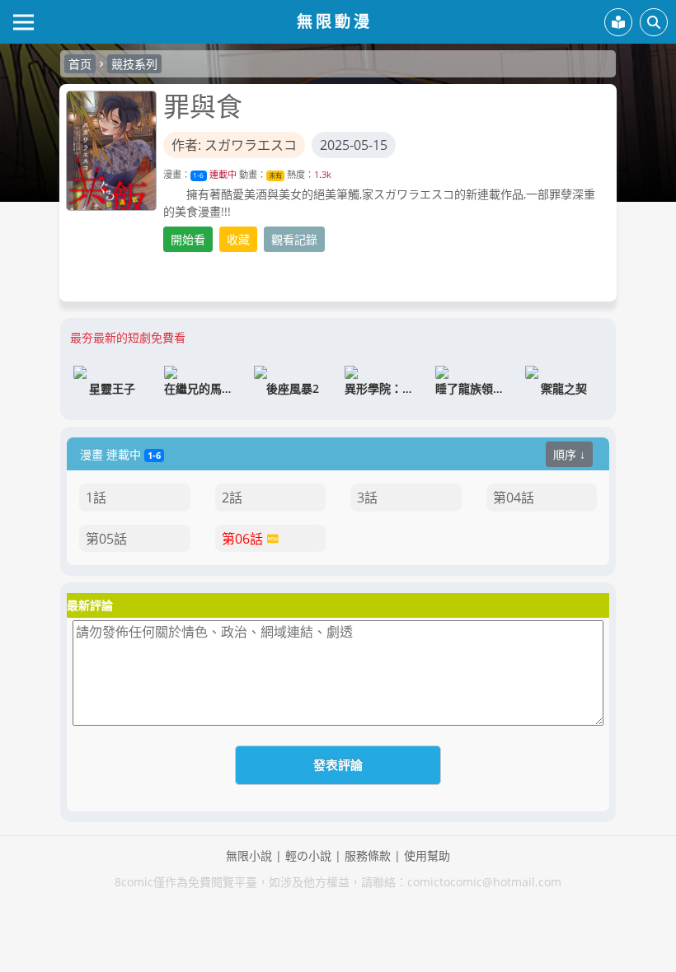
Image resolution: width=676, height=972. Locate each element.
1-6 (198, 175)
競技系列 (134, 64)
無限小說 (249, 855)
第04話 (513, 497)
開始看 (188, 239)
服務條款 (368, 855)
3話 (367, 497)
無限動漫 (335, 21)
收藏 (238, 239)
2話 (232, 497)
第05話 (106, 539)
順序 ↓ (569, 454)
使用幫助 (427, 855)
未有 (275, 175)
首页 (80, 64)
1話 (96, 497)
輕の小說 (308, 855)
